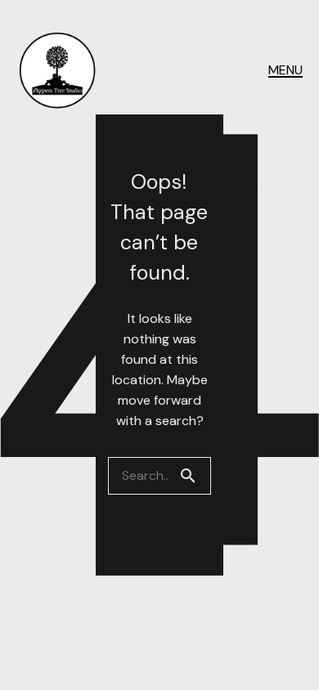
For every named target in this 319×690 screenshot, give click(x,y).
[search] (194, 476)
